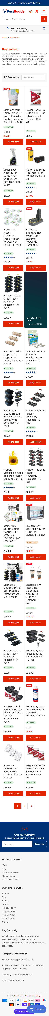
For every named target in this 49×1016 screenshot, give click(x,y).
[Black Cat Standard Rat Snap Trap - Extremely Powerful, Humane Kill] (36, 217)
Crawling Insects (10, 872)
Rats (4, 869)
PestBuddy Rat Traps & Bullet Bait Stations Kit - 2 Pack (35, 655)
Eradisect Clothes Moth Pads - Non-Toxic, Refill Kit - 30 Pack (12, 771)
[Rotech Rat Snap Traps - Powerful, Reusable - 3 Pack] (36, 398)
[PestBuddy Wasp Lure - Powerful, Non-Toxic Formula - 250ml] (36, 694)
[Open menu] (44, 11)
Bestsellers (14, 37)
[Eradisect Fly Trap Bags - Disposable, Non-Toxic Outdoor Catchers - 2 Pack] (36, 572)
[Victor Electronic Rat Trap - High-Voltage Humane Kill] (36, 157)
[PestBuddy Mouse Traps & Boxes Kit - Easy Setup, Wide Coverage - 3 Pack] (13, 398)
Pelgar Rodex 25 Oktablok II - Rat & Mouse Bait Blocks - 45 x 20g (35, 771)
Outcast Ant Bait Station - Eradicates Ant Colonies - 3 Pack (35, 357)
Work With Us (8, 918)
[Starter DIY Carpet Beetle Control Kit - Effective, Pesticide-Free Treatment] (13, 513)
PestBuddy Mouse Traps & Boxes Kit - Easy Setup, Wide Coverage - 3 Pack (12, 418)
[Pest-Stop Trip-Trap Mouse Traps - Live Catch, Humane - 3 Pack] (13, 339)
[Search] (44, 19)
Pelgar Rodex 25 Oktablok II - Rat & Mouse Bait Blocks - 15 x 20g (35, 116)
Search (5, 893)
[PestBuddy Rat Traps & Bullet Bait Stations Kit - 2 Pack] (36, 638)
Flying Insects (8, 876)
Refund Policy (8, 915)
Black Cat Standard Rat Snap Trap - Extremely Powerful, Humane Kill (33, 237)
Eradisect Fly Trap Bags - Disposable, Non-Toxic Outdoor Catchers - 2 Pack (33, 593)
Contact (6, 922)
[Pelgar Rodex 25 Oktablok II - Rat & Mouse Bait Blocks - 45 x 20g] (36, 753)
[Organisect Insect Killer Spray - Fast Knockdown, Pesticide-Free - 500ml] (13, 157)
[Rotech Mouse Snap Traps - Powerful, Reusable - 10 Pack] (13, 283)
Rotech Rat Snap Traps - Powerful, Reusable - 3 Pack (35, 416)
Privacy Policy (9, 908)
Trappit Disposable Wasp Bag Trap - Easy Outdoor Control (13, 474)
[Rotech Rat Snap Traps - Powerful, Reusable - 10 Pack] (36, 457)
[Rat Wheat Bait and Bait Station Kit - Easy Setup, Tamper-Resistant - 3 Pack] (13, 694)
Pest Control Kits (10, 879)
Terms (5, 904)
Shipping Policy (9, 911)
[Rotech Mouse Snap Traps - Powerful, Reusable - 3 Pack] (13, 638)
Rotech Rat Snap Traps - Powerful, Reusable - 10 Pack (35, 475)
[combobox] (24, 19)
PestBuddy (18, 996)
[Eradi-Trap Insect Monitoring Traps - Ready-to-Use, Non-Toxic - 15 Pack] (13, 217)
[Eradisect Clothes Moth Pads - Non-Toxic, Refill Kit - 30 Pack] (13, 753)
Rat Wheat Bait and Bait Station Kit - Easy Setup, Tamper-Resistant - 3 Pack (13, 714)
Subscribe (39, 844)
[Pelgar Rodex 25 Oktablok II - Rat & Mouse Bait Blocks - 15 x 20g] (36, 97)
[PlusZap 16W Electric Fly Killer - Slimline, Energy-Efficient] (36, 513)
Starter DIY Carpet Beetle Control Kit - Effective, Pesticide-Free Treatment (11, 533)
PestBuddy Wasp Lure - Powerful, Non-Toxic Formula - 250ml (35, 711)
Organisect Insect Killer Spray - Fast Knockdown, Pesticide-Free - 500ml (12, 177)
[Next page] (32, 806)
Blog (4, 897)
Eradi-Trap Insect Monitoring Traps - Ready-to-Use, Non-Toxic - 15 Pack (12, 237)
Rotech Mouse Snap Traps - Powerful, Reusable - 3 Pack (11, 656)
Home (4, 37)
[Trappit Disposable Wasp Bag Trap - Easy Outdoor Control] (13, 457)
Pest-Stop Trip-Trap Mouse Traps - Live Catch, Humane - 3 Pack (13, 357)
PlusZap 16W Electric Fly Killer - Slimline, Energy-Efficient (35, 530)
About (5, 900)
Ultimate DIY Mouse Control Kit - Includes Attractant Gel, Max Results (11, 590)
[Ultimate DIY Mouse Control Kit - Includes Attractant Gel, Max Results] (13, 572)
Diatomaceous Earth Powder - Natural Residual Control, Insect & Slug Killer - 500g (13, 116)
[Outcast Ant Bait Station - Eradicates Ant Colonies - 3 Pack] (36, 339)
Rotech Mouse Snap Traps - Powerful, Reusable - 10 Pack (11, 301)
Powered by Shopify (33, 996)
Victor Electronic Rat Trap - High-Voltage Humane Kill (35, 174)
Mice (4, 865)
